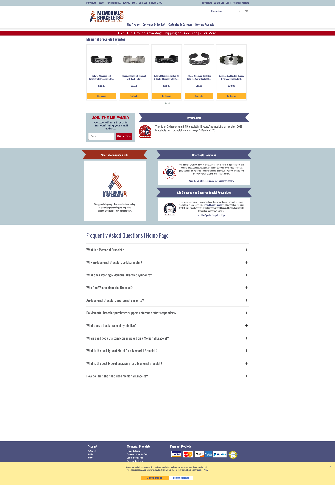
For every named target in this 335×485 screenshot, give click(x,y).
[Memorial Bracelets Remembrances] (169, 209)
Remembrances (114, 2)
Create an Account (241, 2)
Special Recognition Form (214, 204)
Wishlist (91, 454)
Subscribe (124, 136)
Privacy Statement (133, 450)
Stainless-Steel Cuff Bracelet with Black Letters (134, 77)
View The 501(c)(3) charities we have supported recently (211, 180)
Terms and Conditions (135, 461)
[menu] (187, 24)
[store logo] (106, 16)
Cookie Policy (203, 469)
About (102, 2)
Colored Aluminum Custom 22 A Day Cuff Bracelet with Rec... (166, 77)
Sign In (228, 2)
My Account (207, 2)
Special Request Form (135, 457)
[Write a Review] (144, 136)
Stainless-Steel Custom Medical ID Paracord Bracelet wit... (231, 77)
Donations (91, 2)
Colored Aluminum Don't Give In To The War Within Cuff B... (199, 77)
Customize (101, 96)
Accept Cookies (154, 478)
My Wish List (219, 2)
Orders (90, 457)
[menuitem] (133, 25)
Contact (143, 2)
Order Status (155, 2)
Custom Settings (181, 478)
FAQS (134, 2)
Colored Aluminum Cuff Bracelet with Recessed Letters (101, 77)
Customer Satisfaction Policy (137, 454)
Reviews (126, 2)
